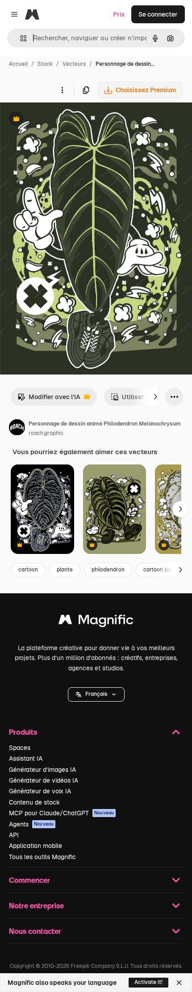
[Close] (179, 982)
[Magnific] (96, 622)
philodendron (108, 569)
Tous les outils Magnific (42, 857)
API (14, 835)
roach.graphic (46, 433)
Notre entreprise (36, 905)
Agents (31, 824)
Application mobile (35, 846)
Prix (119, 14)
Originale (59, 119)
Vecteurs (74, 64)
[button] (96, 694)
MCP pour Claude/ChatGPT (61, 813)
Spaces (19, 748)
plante (65, 569)
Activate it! (148, 982)
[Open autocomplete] (20, 38)
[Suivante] (155, 397)
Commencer (29, 880)
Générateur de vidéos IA (43, 780)
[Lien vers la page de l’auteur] (17, 428)
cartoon (28, 569)
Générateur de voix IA (40, 791)
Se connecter (158, 14)
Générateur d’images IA (42, 770)
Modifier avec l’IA (48, 399)
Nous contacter (35, 931)
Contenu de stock (34, 802)
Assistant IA (25, 758)
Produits (23, 732)
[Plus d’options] (62, 90)
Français (96, 694)
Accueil (18, 64)
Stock (45, 64)
